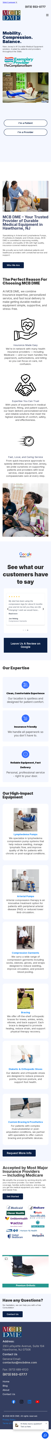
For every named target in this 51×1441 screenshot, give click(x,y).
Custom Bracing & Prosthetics (25, 1122)
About (6, 1390)
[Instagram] (22, 1401)
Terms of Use (9, 1423)
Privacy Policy (9, 1419)
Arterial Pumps (25, 896)
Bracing (25, 1012)
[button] (47, 15)
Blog (5, 1385)
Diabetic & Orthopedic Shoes (25, 1069)
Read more (13, 614)
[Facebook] (14, 1401)
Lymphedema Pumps (25, 834)
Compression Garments (25, 952)
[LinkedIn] (29, 1401)
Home (6, 1381)
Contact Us (9, 1394)
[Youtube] (37, 1401)
